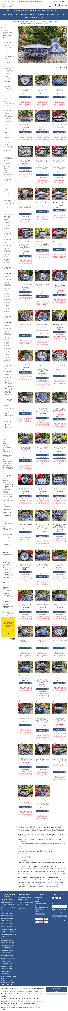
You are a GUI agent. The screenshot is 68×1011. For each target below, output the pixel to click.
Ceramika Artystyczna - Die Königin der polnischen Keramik (31, 10)
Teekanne (32, 14)
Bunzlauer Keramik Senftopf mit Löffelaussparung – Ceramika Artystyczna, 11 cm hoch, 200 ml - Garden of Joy (42, 243)
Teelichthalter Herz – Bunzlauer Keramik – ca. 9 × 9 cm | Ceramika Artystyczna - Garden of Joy (42, 760)
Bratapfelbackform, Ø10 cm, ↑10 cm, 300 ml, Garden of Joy (42, 204)
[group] (25, 80)
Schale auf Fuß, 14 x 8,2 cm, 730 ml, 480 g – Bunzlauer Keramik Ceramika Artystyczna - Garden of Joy (59, 526)
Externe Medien (22, 1007)
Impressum (37, 901)
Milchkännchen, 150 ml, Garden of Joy (59, 448)
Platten (20, 14)
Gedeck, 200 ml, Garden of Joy (25, 406)
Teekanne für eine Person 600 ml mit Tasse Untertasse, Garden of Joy (25, 759)
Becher (10, 14)
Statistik (13, 1007)
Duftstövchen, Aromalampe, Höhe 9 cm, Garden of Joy (59, 242)
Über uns (37, 899)
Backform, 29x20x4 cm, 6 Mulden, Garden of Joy (25, 161)
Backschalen (40, 14)
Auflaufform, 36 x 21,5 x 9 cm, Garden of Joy (42, 125)
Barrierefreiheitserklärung (41, 907)
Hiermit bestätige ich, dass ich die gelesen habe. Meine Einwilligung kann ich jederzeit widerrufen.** (60, 911)
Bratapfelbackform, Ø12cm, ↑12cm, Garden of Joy (59, 203)
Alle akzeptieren (56, 988)
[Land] (63, 1)
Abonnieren (59, 916)
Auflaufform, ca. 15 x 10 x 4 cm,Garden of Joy (59, 125)
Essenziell (5, 1007)
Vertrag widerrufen (40, 913)
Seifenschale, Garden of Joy (59, 640)
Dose (15, 14)
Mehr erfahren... (22, 908)
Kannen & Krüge (30, 17)
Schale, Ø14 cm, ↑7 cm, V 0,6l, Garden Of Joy (25, 641)
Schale (26, 14)
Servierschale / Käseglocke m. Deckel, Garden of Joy (25, 676)
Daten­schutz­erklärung (40, 903)
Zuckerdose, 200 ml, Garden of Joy (25, 800)
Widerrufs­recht (38, 909)
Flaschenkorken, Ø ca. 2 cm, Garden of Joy (59, 325)
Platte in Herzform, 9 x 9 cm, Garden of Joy (25, 489)
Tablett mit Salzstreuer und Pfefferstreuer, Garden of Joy (25, 718)
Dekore (61, 10)
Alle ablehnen (57, 991)
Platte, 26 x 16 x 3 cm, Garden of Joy (42, 489)
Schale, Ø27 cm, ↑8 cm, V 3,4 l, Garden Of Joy (42, 641)
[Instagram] (56, 898)
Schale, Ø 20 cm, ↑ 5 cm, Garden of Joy (25, 605)
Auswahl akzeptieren (56, 993)
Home (21, 23)
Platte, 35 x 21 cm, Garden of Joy (25, 525)
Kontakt (46, 1)
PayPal (30, 1007)
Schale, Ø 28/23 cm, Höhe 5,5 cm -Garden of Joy (42, 605)
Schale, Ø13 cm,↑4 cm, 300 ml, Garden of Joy (59, 605)
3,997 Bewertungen (8, 635)
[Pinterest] (60, 898)
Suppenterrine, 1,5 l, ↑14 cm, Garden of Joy (59, 676)
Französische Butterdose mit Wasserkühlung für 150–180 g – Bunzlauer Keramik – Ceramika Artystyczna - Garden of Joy (59, 367)
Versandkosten (38, 897)
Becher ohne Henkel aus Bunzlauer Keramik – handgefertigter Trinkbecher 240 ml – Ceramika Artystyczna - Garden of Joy (25, 205)
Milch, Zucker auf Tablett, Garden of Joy (42, 448)
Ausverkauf (8, 10)
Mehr (41, 17)
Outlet (63, 14)
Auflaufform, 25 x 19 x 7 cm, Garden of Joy (59, 90)
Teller (5, 14)
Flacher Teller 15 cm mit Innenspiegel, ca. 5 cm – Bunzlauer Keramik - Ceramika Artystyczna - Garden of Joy (25, 327)
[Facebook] (53, 898)
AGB (36, 905)
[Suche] (33, 6)
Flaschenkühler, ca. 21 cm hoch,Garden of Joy (25, 365)
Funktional (38, 1007)
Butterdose (54, 10)
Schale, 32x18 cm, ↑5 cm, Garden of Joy (59, 565)
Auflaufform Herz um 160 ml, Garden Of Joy (25, 90)
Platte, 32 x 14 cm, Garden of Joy (59, 489)
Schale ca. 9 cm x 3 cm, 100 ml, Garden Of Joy (25, 565)
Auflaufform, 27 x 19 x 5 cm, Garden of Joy (25, 125)
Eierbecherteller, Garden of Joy (25, 285)
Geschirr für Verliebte (52, 14)
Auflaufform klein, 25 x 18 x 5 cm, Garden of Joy (42, 90)
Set (37, 17)
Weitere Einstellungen (6, 1009)
